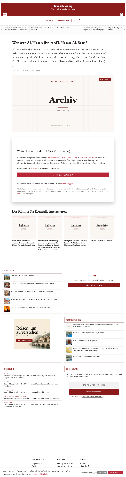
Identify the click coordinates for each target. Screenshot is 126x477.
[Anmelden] (75, 20)
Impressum (37, 463)
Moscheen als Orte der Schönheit (23, 276)
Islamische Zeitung (63, 6)
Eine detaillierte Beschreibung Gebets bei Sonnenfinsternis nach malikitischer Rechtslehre (96, 326)
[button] (121, 14)
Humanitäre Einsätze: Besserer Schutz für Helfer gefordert (32, 291)
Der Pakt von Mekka (63, 28)
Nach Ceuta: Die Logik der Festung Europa (88, 333)
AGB (34, 466)
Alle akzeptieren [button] (115, 472)
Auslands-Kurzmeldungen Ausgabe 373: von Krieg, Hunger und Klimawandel (31, 398)
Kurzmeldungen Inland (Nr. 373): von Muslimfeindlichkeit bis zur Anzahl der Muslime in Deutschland (31, 405)
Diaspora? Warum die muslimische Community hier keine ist (33, 283)
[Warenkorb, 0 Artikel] (80, 20)
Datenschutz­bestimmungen (92, 397)
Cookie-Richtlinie (41, 474)
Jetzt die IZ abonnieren (94, 285)
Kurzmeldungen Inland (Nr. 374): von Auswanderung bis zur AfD (27, 392)
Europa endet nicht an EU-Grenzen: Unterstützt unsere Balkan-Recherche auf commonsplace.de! (96, 349)
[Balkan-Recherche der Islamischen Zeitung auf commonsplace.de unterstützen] (32, 349)
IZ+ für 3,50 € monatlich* (63, 175)
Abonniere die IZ (64, 20)
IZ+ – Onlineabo (54, 157)
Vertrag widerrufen (65, 463)
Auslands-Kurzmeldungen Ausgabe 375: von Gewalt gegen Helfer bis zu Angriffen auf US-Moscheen (29, 377)
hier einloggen (67, 183)
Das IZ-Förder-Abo (88, 157)
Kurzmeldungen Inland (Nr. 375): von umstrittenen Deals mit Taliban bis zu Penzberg (31, 385)
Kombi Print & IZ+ (69, 157)
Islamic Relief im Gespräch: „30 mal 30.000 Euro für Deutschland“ (16, 29)
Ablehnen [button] (102, 472)
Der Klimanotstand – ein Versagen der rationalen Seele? (31, 307)
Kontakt (83, 463)
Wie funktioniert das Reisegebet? (85, 341)
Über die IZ (84, 466)
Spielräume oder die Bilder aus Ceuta (86, 356)
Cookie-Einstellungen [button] (88, 472)
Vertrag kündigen (64, 466)
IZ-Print (34, 168)
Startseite (49, 20)
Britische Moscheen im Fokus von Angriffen (42, 29)
